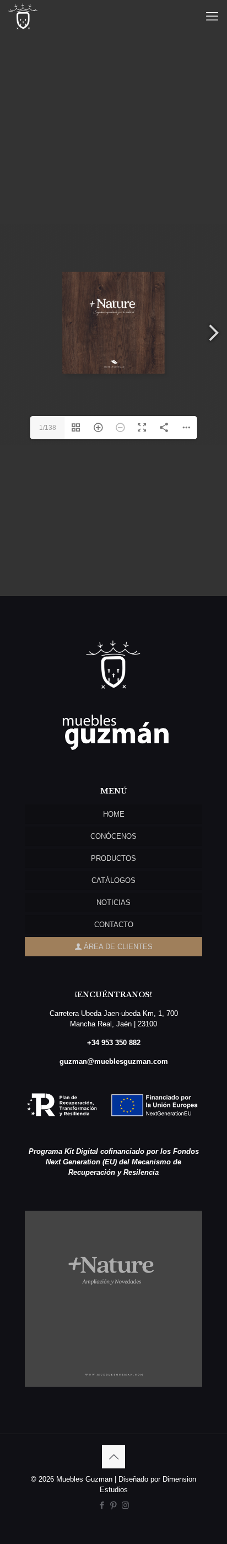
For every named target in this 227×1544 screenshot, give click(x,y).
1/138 (47, 428)
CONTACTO (113, 924)
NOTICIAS (113, 902)
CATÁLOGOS (113, 880)
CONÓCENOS (113, 836)
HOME (114, 814)
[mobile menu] (212, 16)
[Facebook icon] (102, 1505)
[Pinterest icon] (114, 1505)
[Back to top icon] (113, 1456)
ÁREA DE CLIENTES (117, 947)
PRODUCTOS (113, 858)
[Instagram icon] (125, 1505)
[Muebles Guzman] (23, 16)
